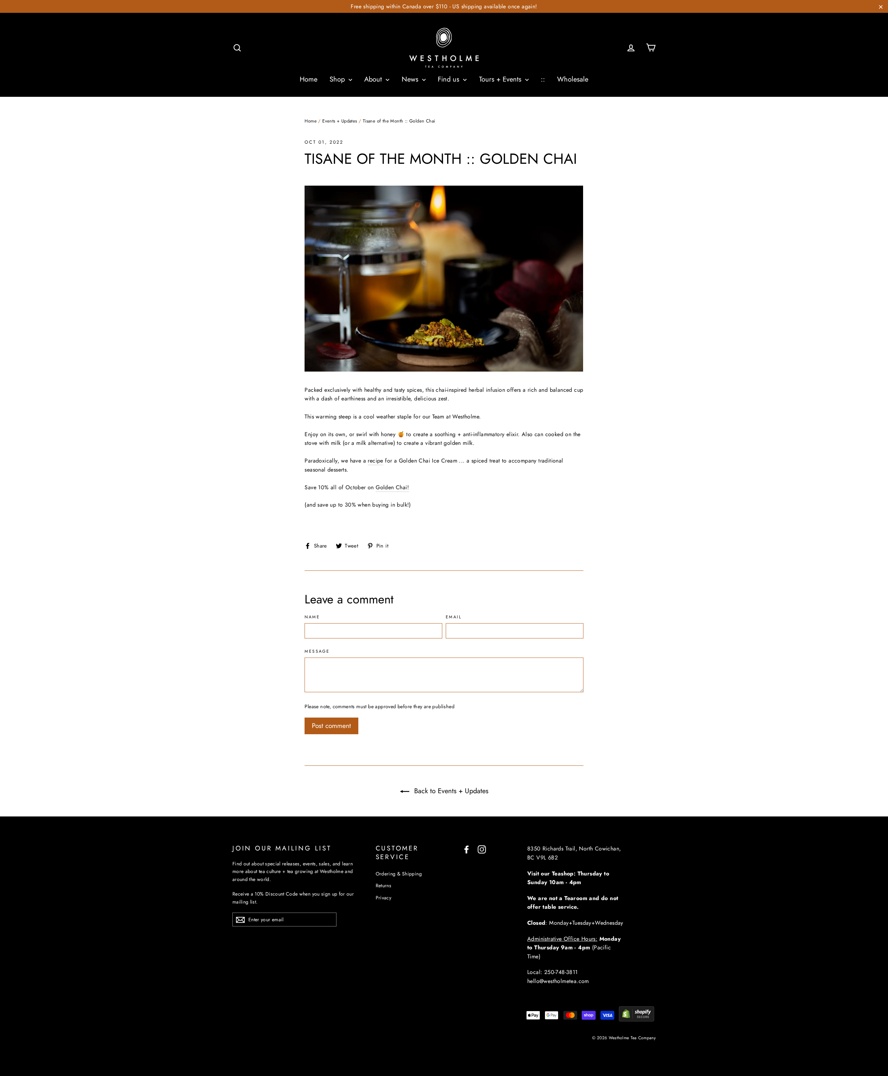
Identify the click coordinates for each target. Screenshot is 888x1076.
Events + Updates (339, 121)
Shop (338, 79)
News (411, 79)
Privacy (384, 897)
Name (312, 617)
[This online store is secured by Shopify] (636, 1020)
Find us (449, 79)
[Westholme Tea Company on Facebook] (466, 848)
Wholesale (572, 79)
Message (317, 651)
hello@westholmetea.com (558, 981)
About (374, 79)
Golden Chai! (392, 487)
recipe (375, 461)
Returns (384, 885)
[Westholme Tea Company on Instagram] (482, 848)
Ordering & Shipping (399, 873)
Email (453, 617)
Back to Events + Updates (450, 791)
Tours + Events (501, 79)
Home (308, 79)
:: (543, 79)
